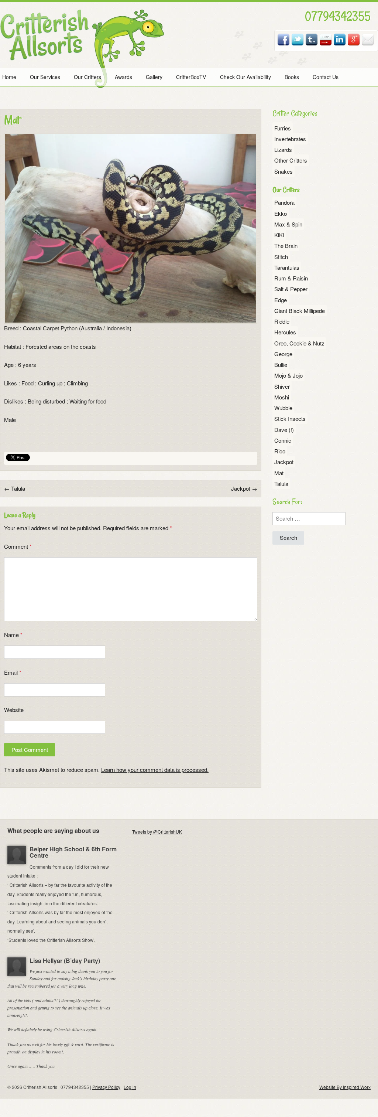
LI (340, 39)
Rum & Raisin (291, 278)
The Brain (286, 245)
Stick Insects (290, 418)
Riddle (281, 321)
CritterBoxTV (191, 77)
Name (13, 634)
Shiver (282, 386)
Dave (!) (284, 429)
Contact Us (326, 77)
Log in (130, 1087)
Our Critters (87, 77)
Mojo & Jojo (288, 375)
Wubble (283, 408)
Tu (312, 39)
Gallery (154, 77)
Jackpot (244, 488)
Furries (282, 128)
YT (326, 39)
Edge (280, 300)
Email (368, 39)
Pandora (284, 202)
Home (9, 77)
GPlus (354, 39)
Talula (14, 488)
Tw (298, 39)
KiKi (279, 235)
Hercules (285, 332)
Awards (123, 77)
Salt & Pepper (290, 289)
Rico (279, 451)
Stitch (281, 256)
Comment (18, 546)
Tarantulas (286, 267)
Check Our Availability (245, 77)
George (283, 354)
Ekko (280, 213)
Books (292, 77)
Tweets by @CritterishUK (157, 831)
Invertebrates (290, 139)
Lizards (283, 149)
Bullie (280, 364)
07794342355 (338, 16)
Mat (279, 473)
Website (14, 710)
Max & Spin (288, 224)
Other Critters (290, 160)
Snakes (283, 171)
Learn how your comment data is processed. (155, 769)
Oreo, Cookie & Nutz (299, 343)
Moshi (281, 397)
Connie (282, 440)
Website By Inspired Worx (345, 1087)
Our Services (45, 77)
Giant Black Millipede (299, 310)
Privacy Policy (106, 1087)
